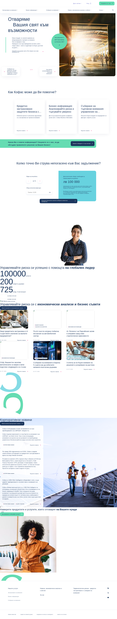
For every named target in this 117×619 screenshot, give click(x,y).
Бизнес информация (13, 596)
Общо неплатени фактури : (33, 188)
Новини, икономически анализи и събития (51, 589)
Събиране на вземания (14, 600)
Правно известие (12, 614)
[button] (10, 10)
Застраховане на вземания (15, 592)
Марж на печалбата (31, 176)
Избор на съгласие (61, 614)
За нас (42, 595)
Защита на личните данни (26, 614)
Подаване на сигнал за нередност (45, 614)
